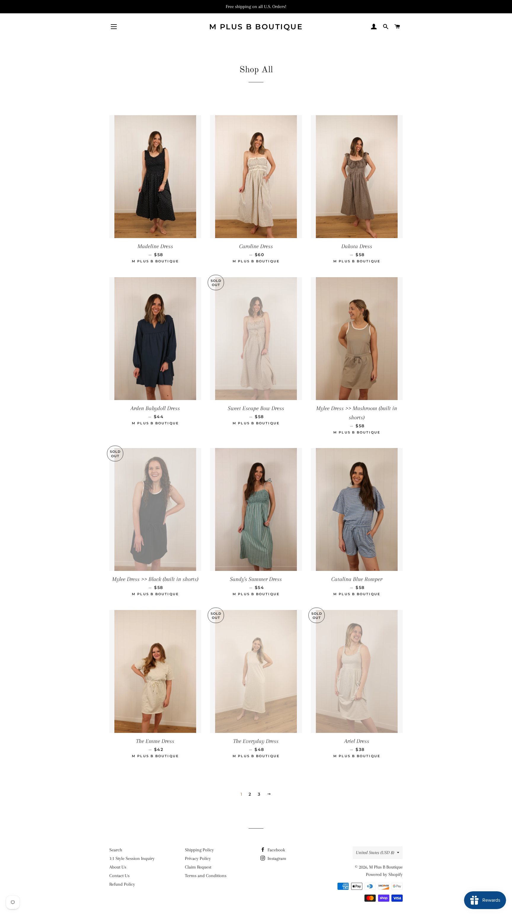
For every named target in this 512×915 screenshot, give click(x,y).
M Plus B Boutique (256, 26)
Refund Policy (122, 884)
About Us (117, 867)
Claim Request (198, 867)
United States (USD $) (375, 852)
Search (115, 850)
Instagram (276, 858)
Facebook (275, 850)
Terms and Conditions (205, 875)
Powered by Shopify (384, 874)
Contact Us (119, 875)
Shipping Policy (199, 850)
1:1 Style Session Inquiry (132, 858)
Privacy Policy (198, 858)
